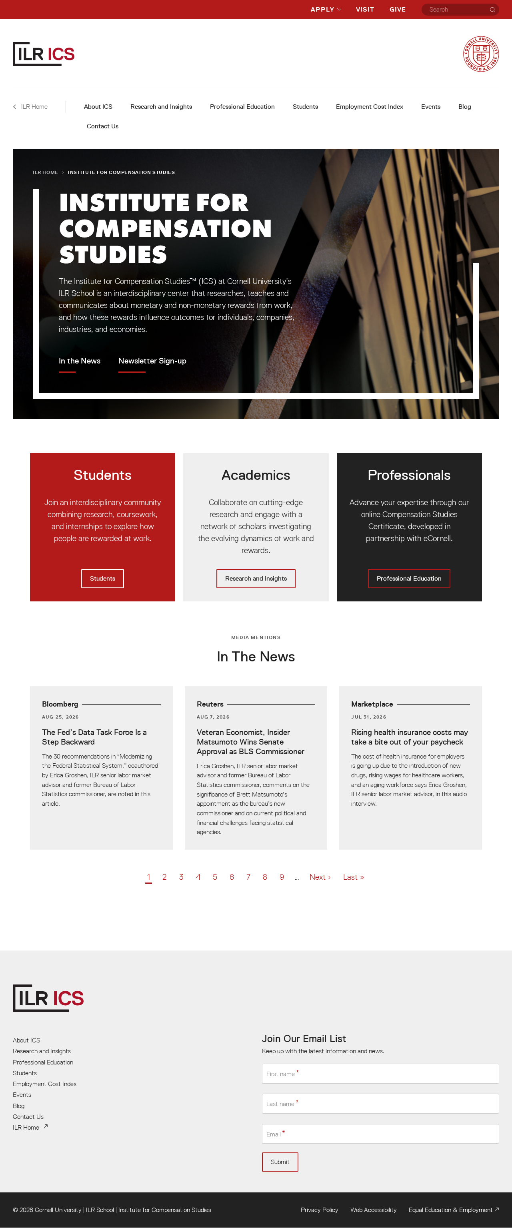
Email (273, 1134)
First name (280, 1073)
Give (398, 9)
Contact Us (102, 126)
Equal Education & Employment (451, 1209)
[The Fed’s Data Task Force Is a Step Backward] (101, 768)
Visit (365, 9)
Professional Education (242, 106)
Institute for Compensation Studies (164, 1209)
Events (430, 106)
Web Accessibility (373, 1209)
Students (305, 106)
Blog (464, 106)
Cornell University (58, 1209)
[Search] (492, 10)
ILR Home (45, 172)
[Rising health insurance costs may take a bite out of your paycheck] (410, 768)
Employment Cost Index (369, 106)
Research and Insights (161, 106)
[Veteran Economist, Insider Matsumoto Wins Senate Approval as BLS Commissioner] (256, 768)
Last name (280, 1104)
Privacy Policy (319, 1209)
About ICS (98, 106)
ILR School (100, 1209)
